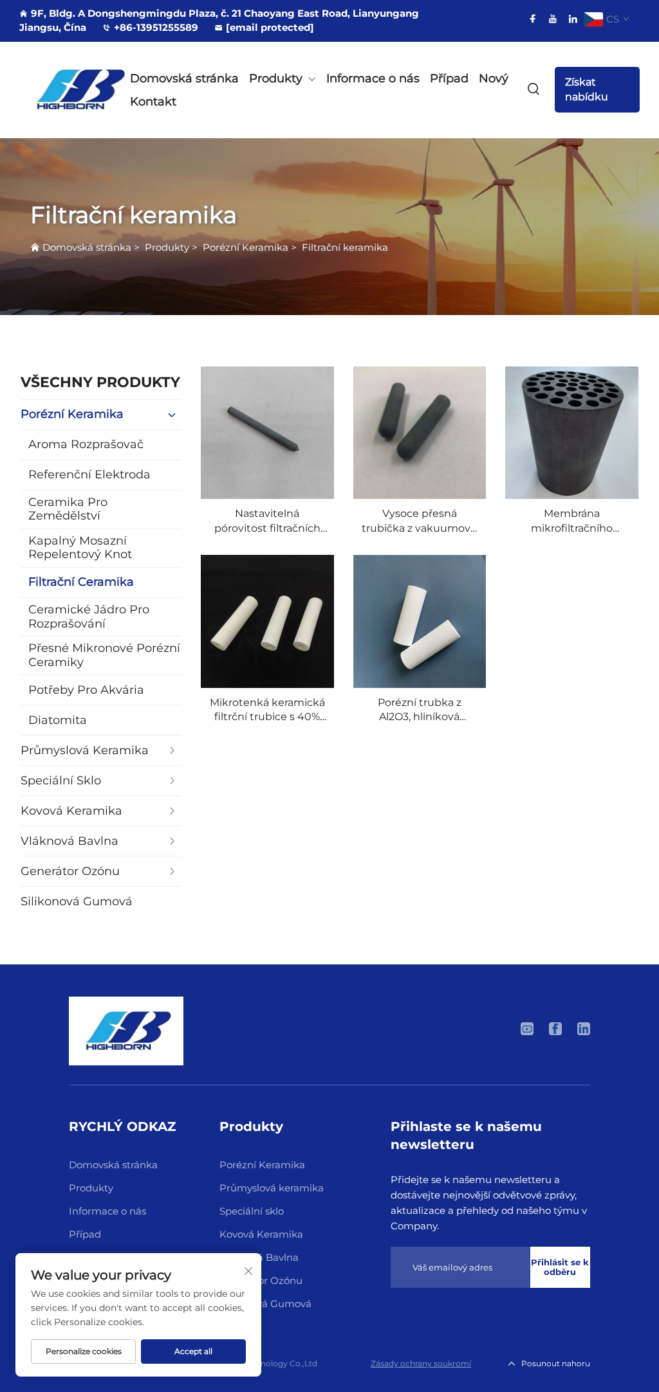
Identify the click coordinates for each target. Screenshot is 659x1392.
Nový (493, 78)
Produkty (275, 78)
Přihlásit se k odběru (560, 1267)
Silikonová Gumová (265, 1303)
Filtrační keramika (345, 247)
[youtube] (553, 19)
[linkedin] (573, 19)
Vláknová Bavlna (259, 1257)
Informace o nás (373, 78)
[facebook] (533, 19)
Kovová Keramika (261, 1234)
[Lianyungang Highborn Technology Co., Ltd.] (63, 89)
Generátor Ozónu (260, 1280)
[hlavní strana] (126, 1030)
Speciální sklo (251, 1211)
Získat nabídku (586, 89)
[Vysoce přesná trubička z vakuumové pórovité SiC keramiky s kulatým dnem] (420, 433)
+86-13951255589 (156, 27)
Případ (449, 78)
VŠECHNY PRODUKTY (100, 382)
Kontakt (153, 102)
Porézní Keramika (245, 247)
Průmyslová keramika (271, 1188)
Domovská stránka (184, 78)
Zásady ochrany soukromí (421, 1363)
